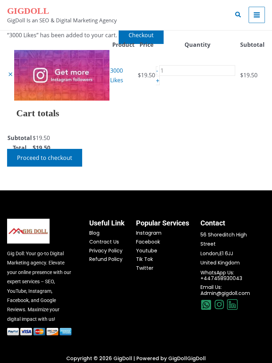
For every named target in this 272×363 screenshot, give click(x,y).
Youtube (146, 250)
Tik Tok (144, 259)
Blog (94, 232)
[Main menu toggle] (257, 15)
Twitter (144, 268)
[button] (238, 14)
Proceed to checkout (44, 158)
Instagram (149, 232)
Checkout (141, 35)
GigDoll (28, 11)
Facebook (148, 241)
